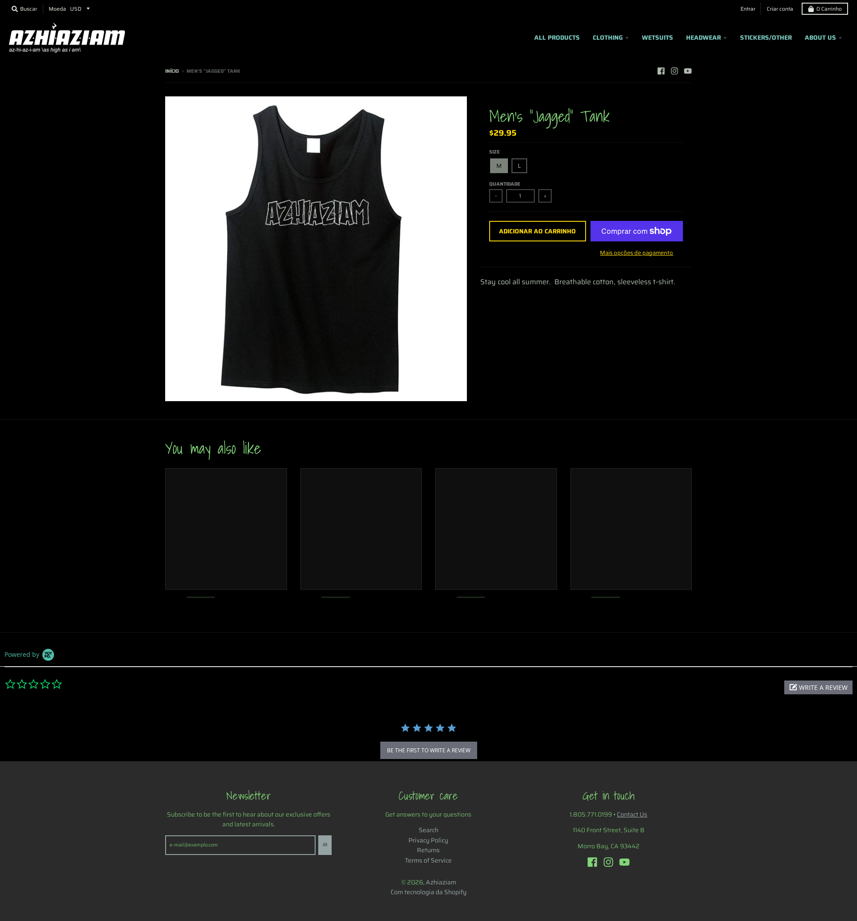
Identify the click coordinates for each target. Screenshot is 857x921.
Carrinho (829, 8)
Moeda (57, 8)
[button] (818, 687)
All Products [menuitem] (557, 37)
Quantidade (504, 184)
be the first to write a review (428, 750)
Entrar (748, 8)
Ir (325, 845)
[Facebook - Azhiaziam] (661, 71)
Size (494, 152)
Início (172, 71)
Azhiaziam (441, 882)
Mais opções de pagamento (636, 253)
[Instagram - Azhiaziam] (674, 71)
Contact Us (632, 814)
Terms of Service (428, 860)
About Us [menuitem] (820, 37)
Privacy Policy (428, 840)
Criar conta (780, 8)
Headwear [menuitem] (703, 37)
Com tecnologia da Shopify (428, 892)
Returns (428, 850)
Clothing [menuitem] (608, 37)
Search (428, 830)
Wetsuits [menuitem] (657, 37)
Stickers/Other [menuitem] (766, 37)
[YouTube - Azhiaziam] (688, 71)
